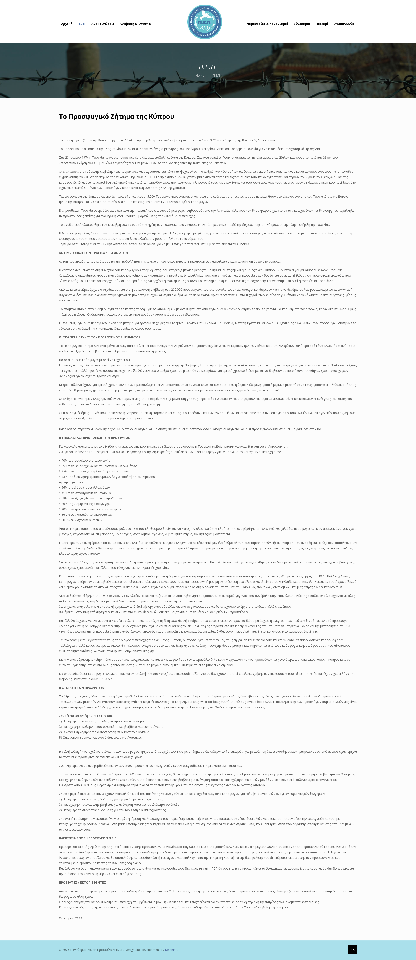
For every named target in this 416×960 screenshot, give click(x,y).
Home (200, 75)
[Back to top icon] (352, 949)
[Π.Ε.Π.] (205, 21)
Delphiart (171, 950)
